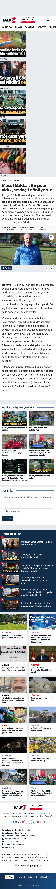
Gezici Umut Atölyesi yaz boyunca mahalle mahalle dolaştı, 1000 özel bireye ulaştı (13, 794)
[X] (18, 822)
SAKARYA (29, 27)
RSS (10, 877)
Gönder (7, 518)
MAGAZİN (28, 860)
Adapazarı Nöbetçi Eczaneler (17, 830)
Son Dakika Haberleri (14, 844)
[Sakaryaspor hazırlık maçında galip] (41, 466)
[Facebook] (13, 822)
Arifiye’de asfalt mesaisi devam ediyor (41, 729)
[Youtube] (38, 822)
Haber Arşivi (10, 847)
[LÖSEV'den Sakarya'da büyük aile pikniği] (42, 745)
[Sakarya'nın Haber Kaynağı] (18, 20)
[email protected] (29, 816)
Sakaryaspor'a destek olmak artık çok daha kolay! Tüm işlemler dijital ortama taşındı (14, 478)
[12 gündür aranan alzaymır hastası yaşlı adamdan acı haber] (13, 684)
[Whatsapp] (42, 822)
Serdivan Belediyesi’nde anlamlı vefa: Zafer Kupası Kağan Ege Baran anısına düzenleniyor (41, 638)
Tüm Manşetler (11, 841)
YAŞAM (52, 27)
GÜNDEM (7, 27)
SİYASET (41, 27)
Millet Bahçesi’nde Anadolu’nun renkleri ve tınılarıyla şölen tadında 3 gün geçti (12, 762)
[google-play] (34, 866)
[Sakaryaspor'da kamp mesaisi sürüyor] (14, 418)
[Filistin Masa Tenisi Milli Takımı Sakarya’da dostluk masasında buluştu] (41, 441)
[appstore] (20, 866)
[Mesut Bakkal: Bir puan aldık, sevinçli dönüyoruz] (28, 249)
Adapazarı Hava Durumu (15, 833)
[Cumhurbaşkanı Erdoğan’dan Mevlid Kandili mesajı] (42, 654)
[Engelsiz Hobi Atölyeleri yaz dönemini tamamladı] (13, 622)
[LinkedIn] (33, 822)
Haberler (6, 181)
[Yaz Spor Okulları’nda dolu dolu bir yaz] (41, 418)
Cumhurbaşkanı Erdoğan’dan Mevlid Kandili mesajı (42, 670)
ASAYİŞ (18, 27)
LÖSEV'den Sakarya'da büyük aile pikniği (40, 760)
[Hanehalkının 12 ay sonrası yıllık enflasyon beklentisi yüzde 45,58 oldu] (13, 715)
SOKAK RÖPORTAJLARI (38, 857)
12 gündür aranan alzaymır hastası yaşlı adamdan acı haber (13, 700)
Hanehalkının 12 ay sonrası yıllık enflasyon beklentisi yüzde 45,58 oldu (13, 730)
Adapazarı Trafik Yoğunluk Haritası (20, 836)
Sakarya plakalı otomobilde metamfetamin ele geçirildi (13, 669)
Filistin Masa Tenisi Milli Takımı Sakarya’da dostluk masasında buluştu (40, 453)
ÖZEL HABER (42, 860)
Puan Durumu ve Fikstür (15, 839)
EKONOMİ (19, 857)
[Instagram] (28, 822)
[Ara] (48, 20)
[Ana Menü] (52, 20)
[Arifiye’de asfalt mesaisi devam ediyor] (42, 715)
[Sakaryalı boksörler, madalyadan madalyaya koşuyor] (14, 441)
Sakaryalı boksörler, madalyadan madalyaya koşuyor (12, 453)
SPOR (16, 181)
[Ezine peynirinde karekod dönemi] (42, 684)
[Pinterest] (23, 822)
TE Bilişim (34, 885)
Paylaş (8, 268)
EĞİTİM (7, 860)
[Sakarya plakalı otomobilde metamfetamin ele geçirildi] (13, 654)
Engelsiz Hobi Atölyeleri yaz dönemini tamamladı (12, 636)
